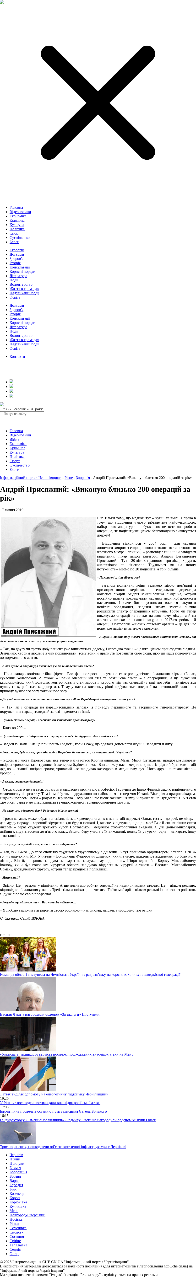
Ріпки (14, 1224)
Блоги (14, 242)
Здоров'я (16, 259)
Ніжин (15, 1159)
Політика (17, 229)
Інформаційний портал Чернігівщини (30, 478)
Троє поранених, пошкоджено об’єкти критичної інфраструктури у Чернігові (63, 1147)
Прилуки (17, 1163)
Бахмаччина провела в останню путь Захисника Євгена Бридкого (53, 1111)
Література (18, 276)
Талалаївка (18, 1245)
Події (14, 280)
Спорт (15, 233)
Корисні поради (22, 271)
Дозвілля (17, 254)
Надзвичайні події (24, 293)
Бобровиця (18, 1172)
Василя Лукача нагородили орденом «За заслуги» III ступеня (49, 1014)
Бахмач (15, 1168)
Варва (14, 1181)
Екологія (17, 250)
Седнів (15, 1249)
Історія (15, 263)
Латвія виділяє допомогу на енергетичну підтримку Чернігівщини (54, 1094)
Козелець (17, 1193)
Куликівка (18, 1206)
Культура (17, 225)
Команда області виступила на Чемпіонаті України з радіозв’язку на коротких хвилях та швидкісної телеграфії (90, 974)
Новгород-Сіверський (27, 1215)
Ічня (13, 1189)
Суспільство (20, 238)
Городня (16, 1185)
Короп (15, 1198)
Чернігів (16, 1155)
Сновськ (16, 1232)
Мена (14, 1211)
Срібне (15, 1241)
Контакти (17, 356)
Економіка (18, 216)
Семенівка (18, 1228)
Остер (14, 1254)
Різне (69, 478)
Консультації (20, 267)
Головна (16, 207)
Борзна (15, 1176)
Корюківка (18, 1202)
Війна (14, 439)
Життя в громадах (24, 289)
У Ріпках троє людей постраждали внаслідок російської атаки (50, 1103)
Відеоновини (20, 212)
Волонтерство (21, 284)
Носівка (16, 1219)
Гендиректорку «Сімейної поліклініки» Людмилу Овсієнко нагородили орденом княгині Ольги (78, 1120)
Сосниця (17, 1236)
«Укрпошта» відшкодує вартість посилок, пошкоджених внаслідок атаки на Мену (66, 1054)
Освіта (15, 297)
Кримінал (17, 220)
